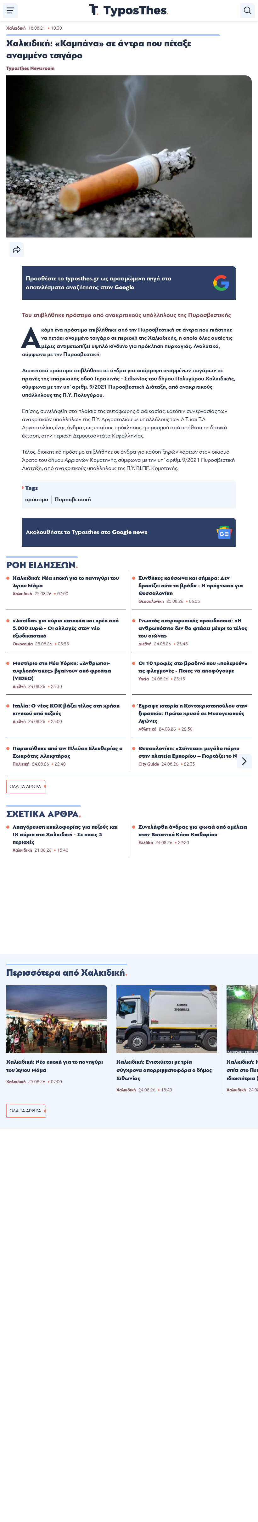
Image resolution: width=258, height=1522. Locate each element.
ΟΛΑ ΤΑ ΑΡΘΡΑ (25, 786)
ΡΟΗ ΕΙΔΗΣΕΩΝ (41, 565)
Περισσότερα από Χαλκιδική (65, 973)
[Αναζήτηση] (247, 10)
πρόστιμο (36, 499)
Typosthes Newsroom (30, 68)
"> (98, 283)
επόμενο (244, 761)
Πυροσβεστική (73, 499)
